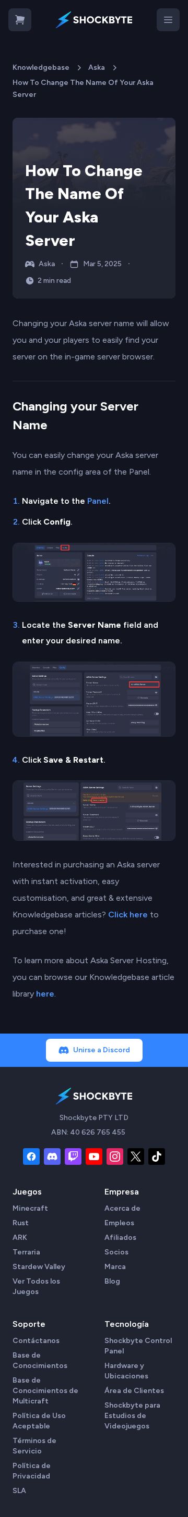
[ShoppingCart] (19, 19)
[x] (135, 1156)
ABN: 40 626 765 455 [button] (88, 1132)
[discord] (52, 1156)
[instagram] (115, 1156)
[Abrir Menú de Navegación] (168, 19)
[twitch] (73, 1156)
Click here (128, 914)
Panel (98, 501)
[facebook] (31, 1156)
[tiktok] (156, 1156)
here (45, 994)
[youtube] (94, 1156)
